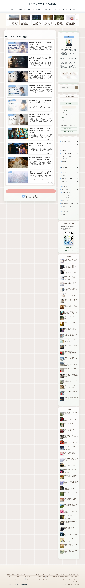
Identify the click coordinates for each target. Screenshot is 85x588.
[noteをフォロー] (68, 77)
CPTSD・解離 (36, 574)
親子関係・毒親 (44, 579)
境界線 (58, 579)
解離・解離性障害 (69, 574)
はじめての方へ (69, 103)
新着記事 (9, 574)
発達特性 (39, 576)
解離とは (62, 574)
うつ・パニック (25, 576)
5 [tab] (46, 27)
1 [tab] (38, 27)
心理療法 (71, 576)
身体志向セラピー (14, 579)
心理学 (43, 576)
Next (77, 20)
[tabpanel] (14, 19)
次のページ (31, 191)
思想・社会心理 (61, 576)
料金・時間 (76, 579)
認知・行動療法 (29, 579)
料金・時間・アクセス (68, 131)
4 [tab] (44, 27)
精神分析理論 (48, 576)
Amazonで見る (69, 247)
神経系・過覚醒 (30, 574)
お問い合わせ (75, 581)
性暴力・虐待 (75, 574)
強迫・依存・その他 (32, 576)
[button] (76, 87)
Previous (8, 20)
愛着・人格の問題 (36, 579)
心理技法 (66, 576)
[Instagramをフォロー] (74, 73)
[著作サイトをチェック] (63, 73)
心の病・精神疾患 (17, 576)
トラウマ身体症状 (56, 574)
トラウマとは (43, 574)
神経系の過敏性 (19, 574)
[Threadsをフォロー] (70, 73)
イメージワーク (22, 579)
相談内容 (13, 574)
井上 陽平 (68, 47)
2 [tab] (40, 27)
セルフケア (76, 576)
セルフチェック (10, 576)
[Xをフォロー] (66, 73)
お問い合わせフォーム (68, 128)
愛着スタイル (70, 579)
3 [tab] (42, 27)
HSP (25, 574)
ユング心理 (54, 576)
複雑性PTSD (49, 574)
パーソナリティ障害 (52, 579)
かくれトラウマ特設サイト (68, 250)
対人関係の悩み (64, 579)
